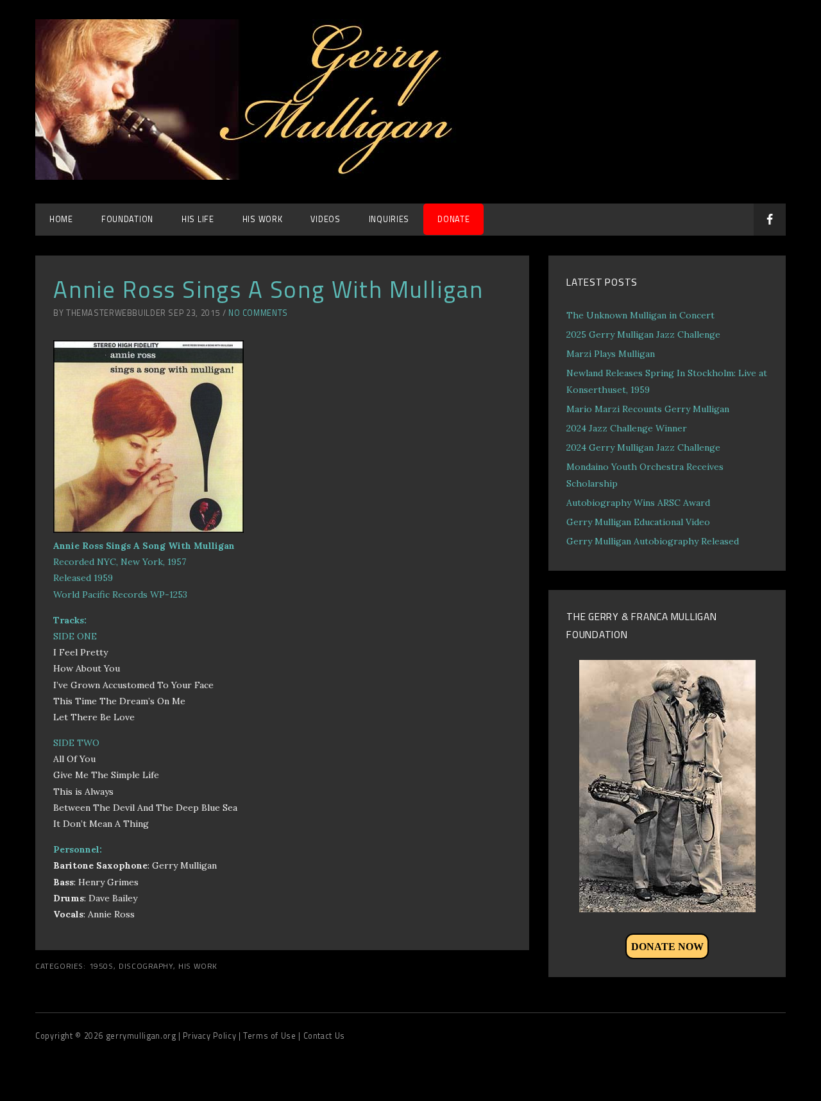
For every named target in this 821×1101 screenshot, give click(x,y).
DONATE (453, 219)
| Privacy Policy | (210, 1036)
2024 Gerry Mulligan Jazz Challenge (643, 447)
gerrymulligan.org (142, 1036)
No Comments (258, 313)
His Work (197, 966)
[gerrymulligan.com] (259, 176)
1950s (101, 966)
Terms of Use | (273, 1036)
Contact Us (324, 1036)
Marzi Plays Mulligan (610, 354)
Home (61, 219)
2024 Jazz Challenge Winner (626, 428)
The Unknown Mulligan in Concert (640, 315)
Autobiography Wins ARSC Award (638, 502)
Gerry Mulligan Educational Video (638, 522)
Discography (146, 966)
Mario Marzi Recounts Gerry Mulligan (647, 409)
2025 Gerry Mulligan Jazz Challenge (643, 334)
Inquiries (389, 219)
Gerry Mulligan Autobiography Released (652, 541)
